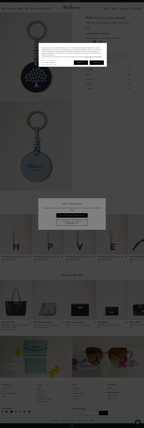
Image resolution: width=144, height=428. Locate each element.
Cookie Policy (88, 57)
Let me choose (48, 62)
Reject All (81, 62)
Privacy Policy (98, 57)
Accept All (97, 62)
